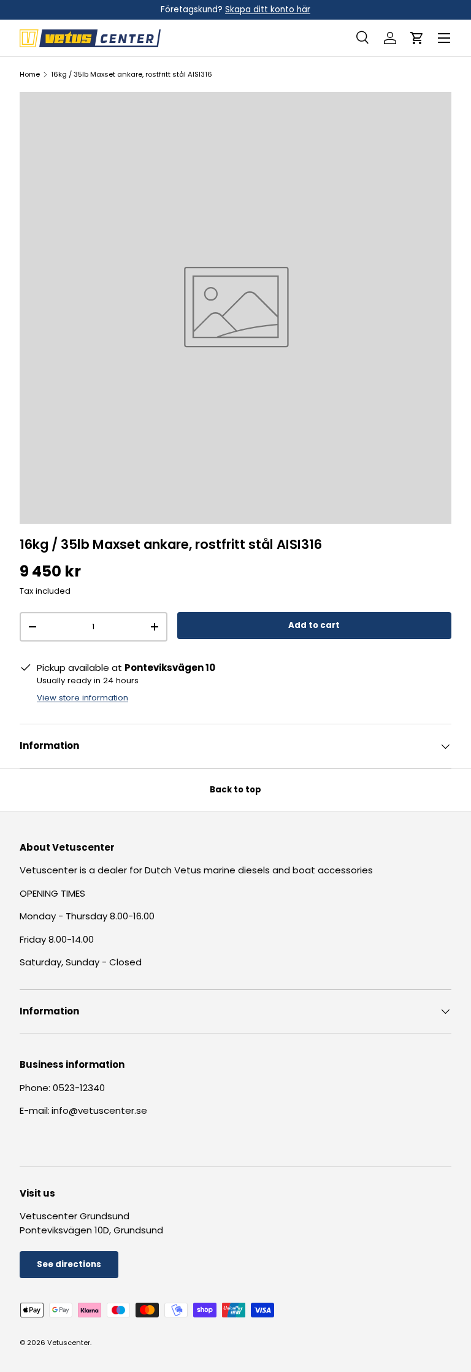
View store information (82, 697)
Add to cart (314, 625)
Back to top (235, 789)
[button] (417, 38)
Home (30, 74)
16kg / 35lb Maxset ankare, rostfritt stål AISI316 (131, 74)
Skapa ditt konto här (267, 9)
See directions (69, 1264)
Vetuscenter (68, 1342)
